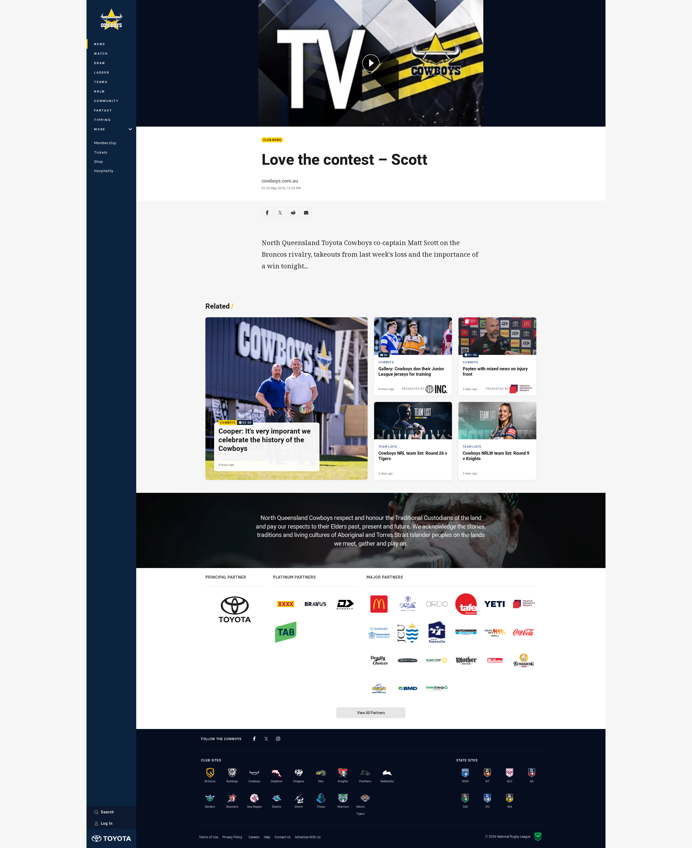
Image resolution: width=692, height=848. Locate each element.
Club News (272, 140)
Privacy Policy (232, 837)
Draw (99, 63)
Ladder (101, 72)
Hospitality (103, 170)
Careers (254, 837)
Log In (107, 823)
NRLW (99, 91)
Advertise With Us (308, 837)
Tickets (101, 152)
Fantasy (103, 110)
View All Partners (371, 712)
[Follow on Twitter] (266, 739)
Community (106, 101)
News (99, 44)
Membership (105, 142)
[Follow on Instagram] (278, 739)
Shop (98, 161)
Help (267, 837)
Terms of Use (208, 837)
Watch (101, 53)
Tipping (102, 120)
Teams (101, 82)
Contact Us (283, 837)
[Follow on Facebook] (254, 739)
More (99, 129)
